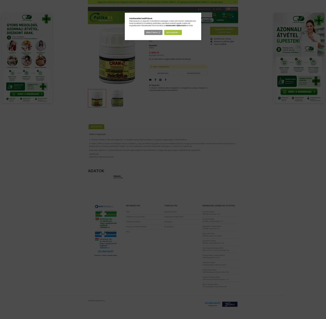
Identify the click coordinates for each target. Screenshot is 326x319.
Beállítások (152, 32)
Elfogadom (172, 32)
